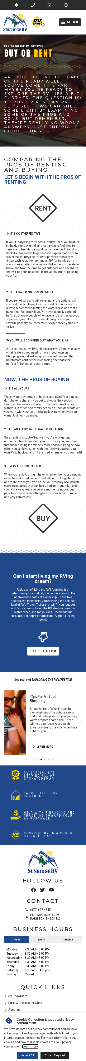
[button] (70, 22)
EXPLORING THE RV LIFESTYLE (23, 46)
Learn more (30, 1046)
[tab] (16, 939)
